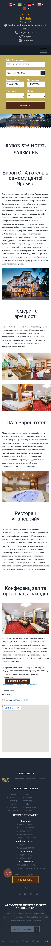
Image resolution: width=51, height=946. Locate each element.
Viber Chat (27, 40)
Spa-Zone (14, 804)
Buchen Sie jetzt (17, 681)
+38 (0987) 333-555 (27, 32)
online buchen (25, 880)
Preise (12, 797)
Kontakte (29, 811)
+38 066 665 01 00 (21, 700)
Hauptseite (14, 794)
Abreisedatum (33, 80)
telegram (27, 36)
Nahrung (13, 801)
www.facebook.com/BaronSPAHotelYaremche (20, 685)
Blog (28, 804)
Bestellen (25, 105)
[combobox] (9, 64)
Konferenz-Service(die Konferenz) (29, 797)
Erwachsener (12, 91)
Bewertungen (31, 807)
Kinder (30, 91)
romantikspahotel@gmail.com (25, 874)
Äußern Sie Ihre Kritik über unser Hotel (30, 779)
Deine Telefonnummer (16, 60)
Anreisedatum (12, 80)
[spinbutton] (14, 95)
